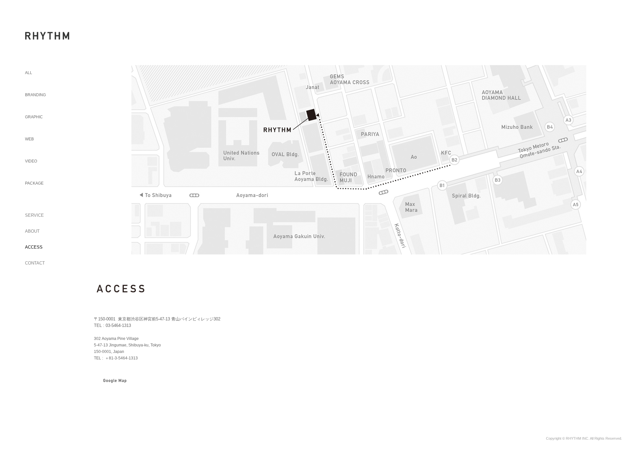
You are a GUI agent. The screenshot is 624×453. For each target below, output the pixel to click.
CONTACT (35, 263)
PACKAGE (34, 183)
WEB (29, 139)
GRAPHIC (34, 117)
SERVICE (34, 215)
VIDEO (31, 161)
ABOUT (32, 231)
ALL (28, 73)
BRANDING (35, 95)
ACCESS (34, 247)
